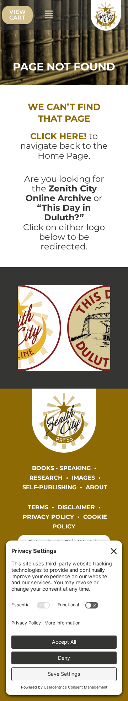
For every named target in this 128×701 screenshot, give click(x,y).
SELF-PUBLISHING (49, 487)
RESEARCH (46, 477)
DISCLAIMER (76, 507)
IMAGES (83, 477)
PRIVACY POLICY (48, 516)
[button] (49, 15)
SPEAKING (75, 467)
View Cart (17, 15)
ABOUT (96, 487)
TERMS (38, 507)
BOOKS (43, 467)
